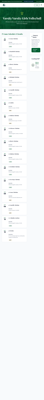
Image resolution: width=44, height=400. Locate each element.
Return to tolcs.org (28, 1)
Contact (37, 67)
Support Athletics (39, 1)
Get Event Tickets (35, 50)
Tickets (36, 5)
